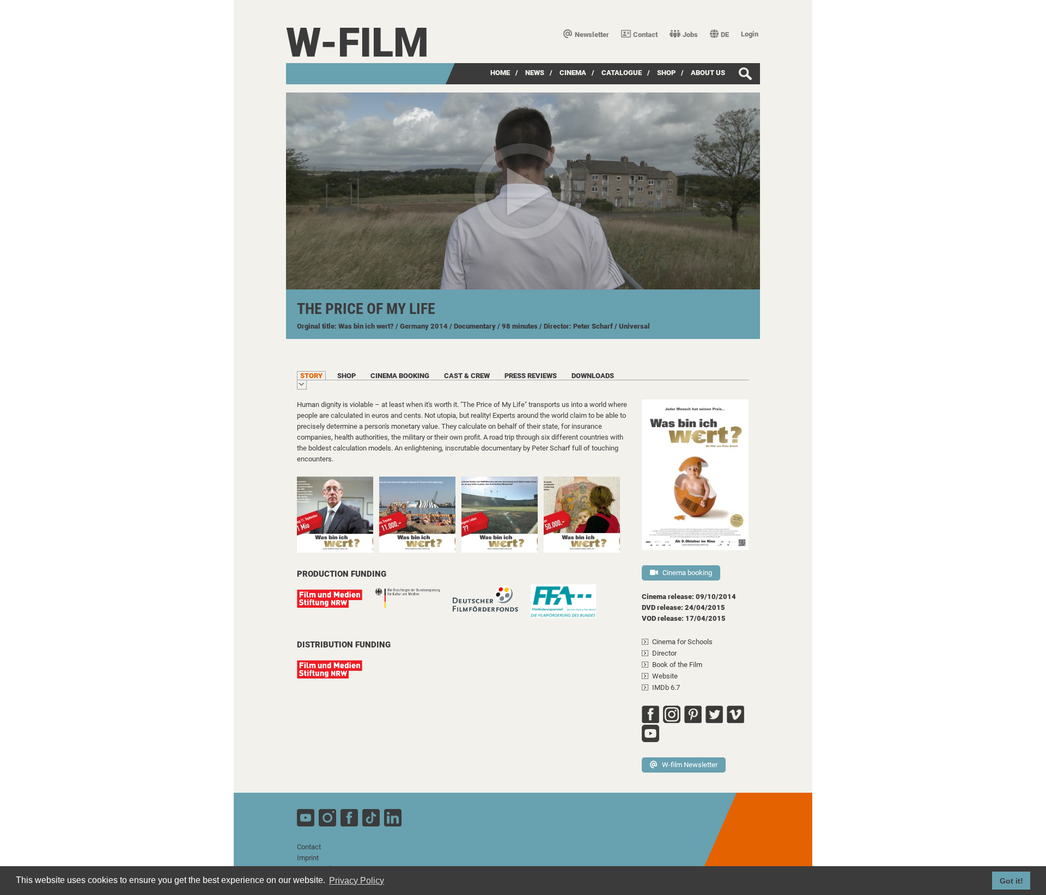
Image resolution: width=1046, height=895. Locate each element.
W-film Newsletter (689, 765)
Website (665, 676)
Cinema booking (687, 573)
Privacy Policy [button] (356, 880)
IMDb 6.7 (666, 687)
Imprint (308, 858)
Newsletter (592, 34)
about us (708, 73)
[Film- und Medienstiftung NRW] (335, 604)
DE (725, 34)
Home (500, 73)
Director (664, 653)
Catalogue (621, 73)
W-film (357, 42)
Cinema (573, 73)
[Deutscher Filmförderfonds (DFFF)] (491, 604)
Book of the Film (677, 665)
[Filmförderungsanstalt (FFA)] (569, 606)
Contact (645, 34)
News (534, 73)
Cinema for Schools (682, 642)
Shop (666, 73)
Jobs (690, 34)
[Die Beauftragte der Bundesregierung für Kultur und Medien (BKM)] (413, 604)
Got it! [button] (1011, 881)
